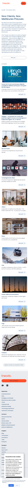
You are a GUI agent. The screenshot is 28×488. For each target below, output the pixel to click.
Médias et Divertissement (8, 425)
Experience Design (6, 406)
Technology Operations (8, 408)
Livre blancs (5, 437)
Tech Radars (5, 435)
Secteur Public (5, 421)
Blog (3, 433)
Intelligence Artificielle (7, 398)
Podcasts (4, 441)
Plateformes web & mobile (8, 400)
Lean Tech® (4, 450)
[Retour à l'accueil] (6, 3)
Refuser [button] (17, 485)
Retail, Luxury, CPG (6, 423)
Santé (3, 419)
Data (3, 396)
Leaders (4, 452)
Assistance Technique (7, 410)
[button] (23, 3)
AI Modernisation (6, 394)
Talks (3, 439)
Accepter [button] (11, 485)
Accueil (3, 10)
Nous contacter (14, 380)
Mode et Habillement (7, 427)
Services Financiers (7, 417)
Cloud (3, 402)
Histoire (4, 448)
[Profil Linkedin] (7, 385)
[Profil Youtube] (3, 385)
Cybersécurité (5, 404)
